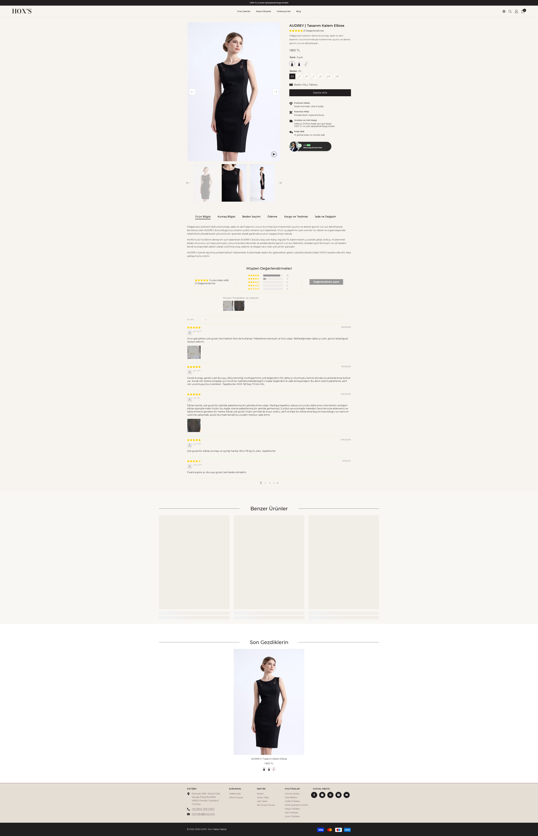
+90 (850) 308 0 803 (203, 809)
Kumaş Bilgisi (226, 216)
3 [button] (270, 483)
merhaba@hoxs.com (203, 814)
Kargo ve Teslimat (296, 216)
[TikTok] (338, 795)
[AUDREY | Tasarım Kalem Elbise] (269, 702)
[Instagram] (322, 795)
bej (274, 769)
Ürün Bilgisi (203, 216)
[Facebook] (314, 795)
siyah (264, 769)
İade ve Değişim (325, 216)
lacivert (269, 769)
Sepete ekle (320, 92)
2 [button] (265, 483)
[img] (194, 327)
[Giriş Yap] (516, 11)
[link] (194, 613)
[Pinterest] (330, 795)
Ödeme (272, 216)
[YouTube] (347, 795)
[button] (192, 92)
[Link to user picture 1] (194, 352)
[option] (269, 3)
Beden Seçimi (251, 216)
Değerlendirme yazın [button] (326, 282)
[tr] (503, 11)
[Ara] (510, 11)
